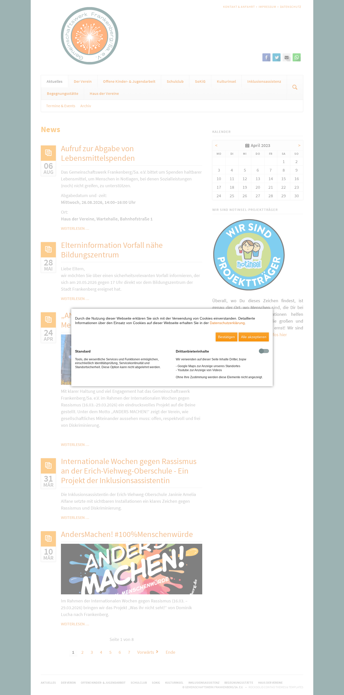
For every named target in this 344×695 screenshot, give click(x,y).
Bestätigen (226, 337)
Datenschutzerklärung (227, 323)
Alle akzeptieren (253, 337)
